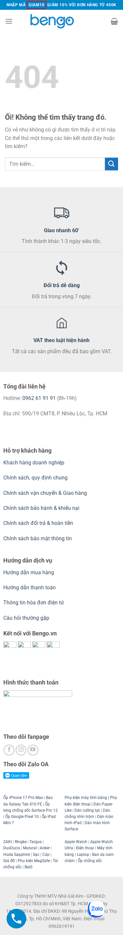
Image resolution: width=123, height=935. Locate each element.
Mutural (30, 848)
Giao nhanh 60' (61, 230)
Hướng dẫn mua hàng (29, 572)
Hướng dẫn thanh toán (29, 587)
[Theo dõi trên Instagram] (21, 750)
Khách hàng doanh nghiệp (33, 462)
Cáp (46, 854)
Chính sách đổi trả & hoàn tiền (38, 523)
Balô (28, 867)
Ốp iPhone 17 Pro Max (23, 797)
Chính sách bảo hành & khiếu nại (41, 508)
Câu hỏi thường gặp (26, 618)
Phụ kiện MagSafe (34, 860)
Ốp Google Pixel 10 (22, 816)
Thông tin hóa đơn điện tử (33, 602)
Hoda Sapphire (16, 854)
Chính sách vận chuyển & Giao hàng (45, 493)
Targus (36, 842)
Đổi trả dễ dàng (62, 285)
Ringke (21, 842)
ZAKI (7, 842)
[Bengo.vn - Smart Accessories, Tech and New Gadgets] (61, 21)
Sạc (36, 854)
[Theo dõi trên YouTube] (33, 750)
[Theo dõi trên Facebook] (9, 750)
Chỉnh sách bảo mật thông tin (37, 538)
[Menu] (9, 21)
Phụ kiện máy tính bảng (86, 797)
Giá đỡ (9, 860)
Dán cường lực (87, 810)
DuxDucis (11, 848)
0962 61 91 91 (39, 398)
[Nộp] (111, 164)
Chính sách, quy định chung (35, 478)
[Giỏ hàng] (114, 21)
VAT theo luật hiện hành (61, 340)
